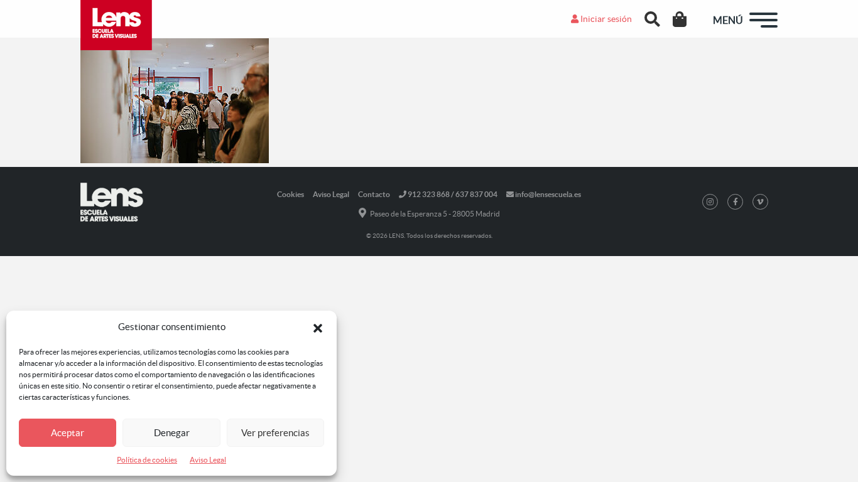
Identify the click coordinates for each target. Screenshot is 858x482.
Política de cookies (147, 460)
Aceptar (67, 432)
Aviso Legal (208, 460)
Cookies (290, 194)
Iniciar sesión (605, 19)
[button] (318, 327)
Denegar (172, 432)
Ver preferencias (275, 432)
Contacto (374, 194)
